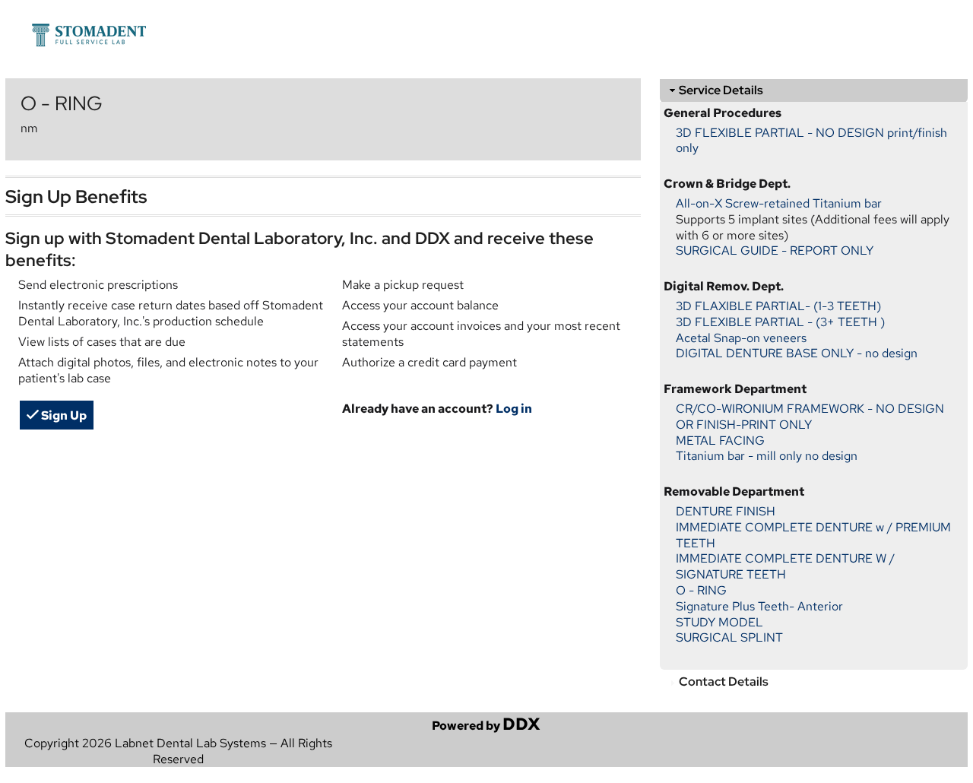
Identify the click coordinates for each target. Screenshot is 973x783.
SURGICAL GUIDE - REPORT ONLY (774, 250)
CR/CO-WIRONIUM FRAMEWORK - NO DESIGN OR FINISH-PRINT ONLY (810, 417)
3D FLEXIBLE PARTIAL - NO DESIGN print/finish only (811, 141)
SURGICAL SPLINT (729, 637)
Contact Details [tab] (724, 681)
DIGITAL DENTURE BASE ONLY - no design (797, 353)
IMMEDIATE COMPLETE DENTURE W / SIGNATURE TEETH (785, 566)
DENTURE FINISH (725, 511)
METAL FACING (720, 441)
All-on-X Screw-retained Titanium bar (779, 203)
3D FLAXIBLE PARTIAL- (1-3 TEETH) (778, 306)
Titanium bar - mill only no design (766, 456)
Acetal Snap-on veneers (741, 338)
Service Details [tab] (721, 90)
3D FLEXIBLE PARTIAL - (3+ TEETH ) (780, 322)
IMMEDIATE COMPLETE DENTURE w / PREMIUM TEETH (813, 535)
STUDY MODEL (719, 622)
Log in (514, 409)
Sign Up (63, 415)
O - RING (701, 590)
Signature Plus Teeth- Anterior (759, 606)
